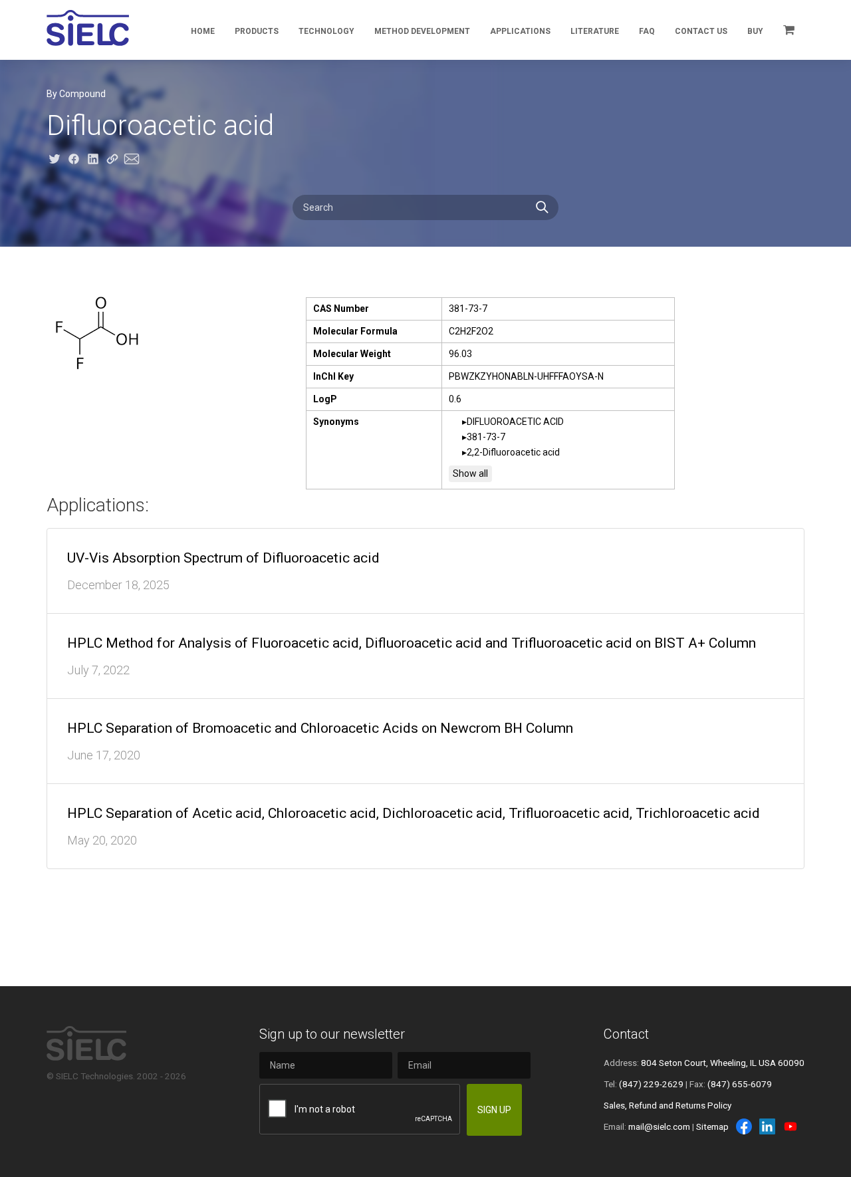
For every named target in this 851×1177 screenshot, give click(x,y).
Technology (326, 31)
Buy (755, 31)
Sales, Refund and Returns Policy (667, 1105)
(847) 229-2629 (651, 1084)
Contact (626, 1034)
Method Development (422, 31)
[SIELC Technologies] (88, 28)
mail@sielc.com (659, 1126)
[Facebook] (744, 1126)
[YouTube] (790, 1126)
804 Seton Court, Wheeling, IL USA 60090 (722, 1062)
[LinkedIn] (767, 1126)
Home (203, 31)
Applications (520, 31)
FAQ (647, 31)
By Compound (76, 93)
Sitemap (712, 1126)
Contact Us (701, 31)
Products (257, 31)
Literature (594, 31)
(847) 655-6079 (739, 1084)
